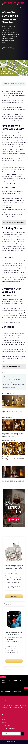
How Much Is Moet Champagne (10, 393)
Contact (4, 722)
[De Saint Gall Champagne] (13, 454)
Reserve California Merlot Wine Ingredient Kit (14, 633)
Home (3, 80)
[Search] (22, 733)
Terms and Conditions (8, 728)
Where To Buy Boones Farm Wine (12, 681)
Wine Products (8, 373)
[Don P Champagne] (13, 430)
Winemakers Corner (13, 2)
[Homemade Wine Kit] (13, 477)
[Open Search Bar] (21, 7)
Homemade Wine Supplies (11, 691)
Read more (18, 412)
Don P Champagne (7, 417)
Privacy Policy (6, 725)
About (4, 719)
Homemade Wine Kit (8, 464)
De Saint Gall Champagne (9, 440)
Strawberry (12, 237)
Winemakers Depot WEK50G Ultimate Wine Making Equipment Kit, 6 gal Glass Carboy (14, 568)
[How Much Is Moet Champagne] (13, 407)
